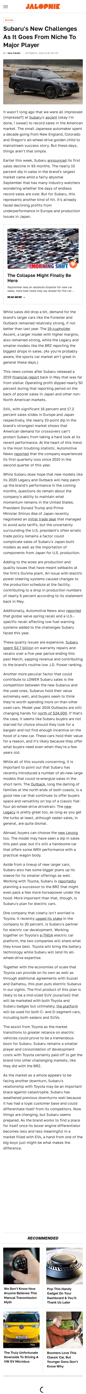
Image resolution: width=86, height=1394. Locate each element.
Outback (38, 784)
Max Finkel (14, 53)
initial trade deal (42, 519)
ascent (51, 117)
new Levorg (68, 833)
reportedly (67, 881)
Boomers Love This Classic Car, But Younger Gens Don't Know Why (62, 1359)
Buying (9, 20)
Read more (14, 297)
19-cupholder (58, 329)
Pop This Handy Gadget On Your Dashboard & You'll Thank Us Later (61, 1295)
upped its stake (49, 918)
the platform (67, 1006)
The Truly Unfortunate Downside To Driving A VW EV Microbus (21, 1357)
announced (57, 160)
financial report (25, 377)
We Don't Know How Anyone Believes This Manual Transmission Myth (20, 1295)
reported (21, 454)
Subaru (35, 117)
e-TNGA (46, 935)
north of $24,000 (52, 713)
